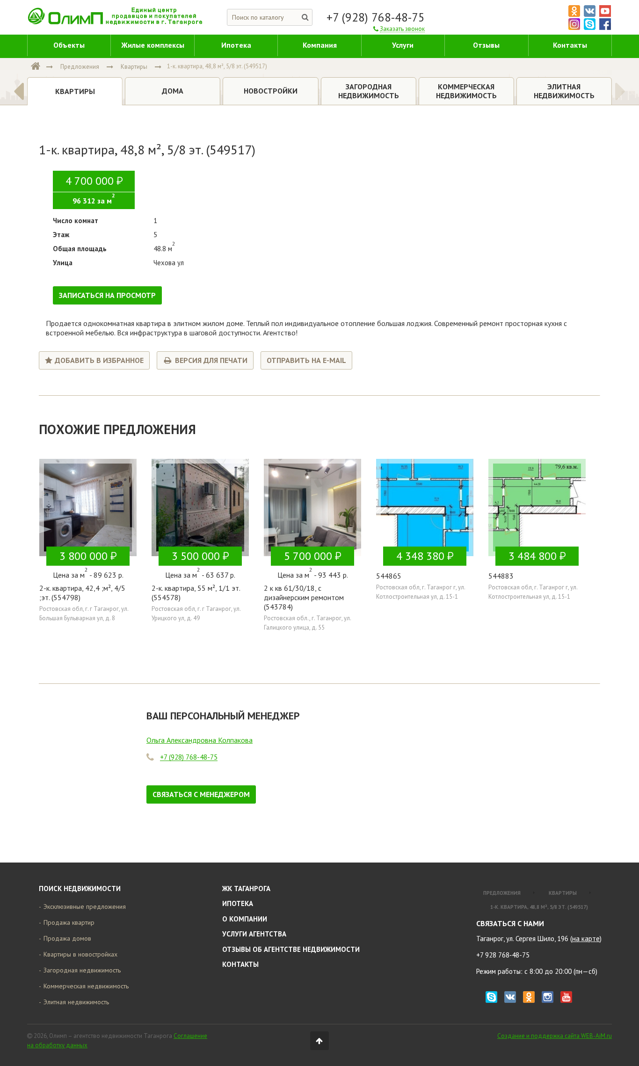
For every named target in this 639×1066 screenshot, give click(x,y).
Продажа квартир (69, 922)
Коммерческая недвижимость (86, 986)
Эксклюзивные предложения (85, 906)
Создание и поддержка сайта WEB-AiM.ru (554, 1036)
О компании (244, 918)
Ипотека (237, 903)
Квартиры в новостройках (80, 954)
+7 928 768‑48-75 (503, 954)
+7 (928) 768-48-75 (376, 17)
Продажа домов (67, 938)
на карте (586, 938)
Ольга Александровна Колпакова (199, 740)
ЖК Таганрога (246, 888)
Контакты (240, 964)
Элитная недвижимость (76, 1002)
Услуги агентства (254, 933)
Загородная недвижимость (82, 970)
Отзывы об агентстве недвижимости (291, 949)
